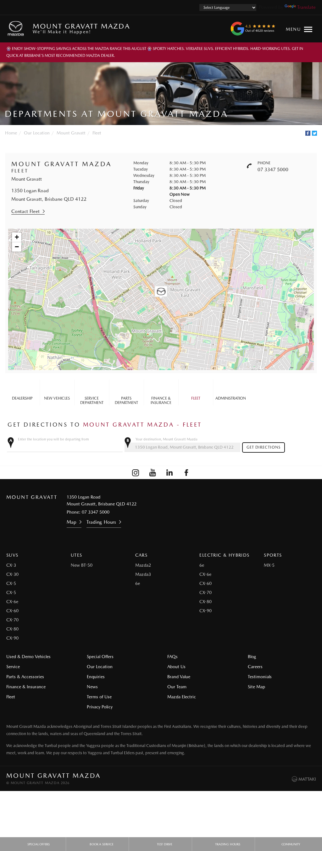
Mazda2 (143, 565)
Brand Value (178, 676)
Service (13, 666)
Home (11, 132)
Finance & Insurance (161, 400)
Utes (76, 555)
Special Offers (100, 656)
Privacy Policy (100, 706)
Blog (252, 656)
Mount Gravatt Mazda (81, 28)
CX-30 (12, 574)
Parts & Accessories (25, 676)
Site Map (256, 686)
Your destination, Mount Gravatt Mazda (166, 439)
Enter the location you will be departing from (53, 439)
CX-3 (11, 565)
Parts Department (126, 400)
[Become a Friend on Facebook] (186, 472)
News (92, 686)
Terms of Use (99, 696)
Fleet (96, 132)
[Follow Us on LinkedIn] (169, 472)
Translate (306, 7)
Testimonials (260, 676)
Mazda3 (143, 574)
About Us (176, 666)
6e (137, 583)
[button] (161, 292)
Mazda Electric (181, 696)
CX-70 (12, 619)
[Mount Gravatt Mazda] (17, 28)
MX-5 (269, 565)
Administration (230, 398)
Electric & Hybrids (224, 555)
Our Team (176, 686)
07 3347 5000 (273, 169)
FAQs (172, 656)
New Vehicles (57, 398)
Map (71, 522)
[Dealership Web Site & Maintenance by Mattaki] (303, 779)
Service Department (91, 400)
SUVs (12, 555)
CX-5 (11, 583)
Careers (255, 666)
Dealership (22, 398)
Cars (141, 555)
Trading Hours (101, 522)
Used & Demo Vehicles (28, 656)
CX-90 (12, 638)
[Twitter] (314, 133)
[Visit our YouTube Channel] (152, 472)
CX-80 (12, 628)
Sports (273, 555)
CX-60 (12, 610)
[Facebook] (307, 133)
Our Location (37, 132)
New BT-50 (81, 565)
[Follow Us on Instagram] (135, 472)
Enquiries (96, 676)
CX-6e (12, 601)
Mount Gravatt (71, 132)
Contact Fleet (25, 211)
